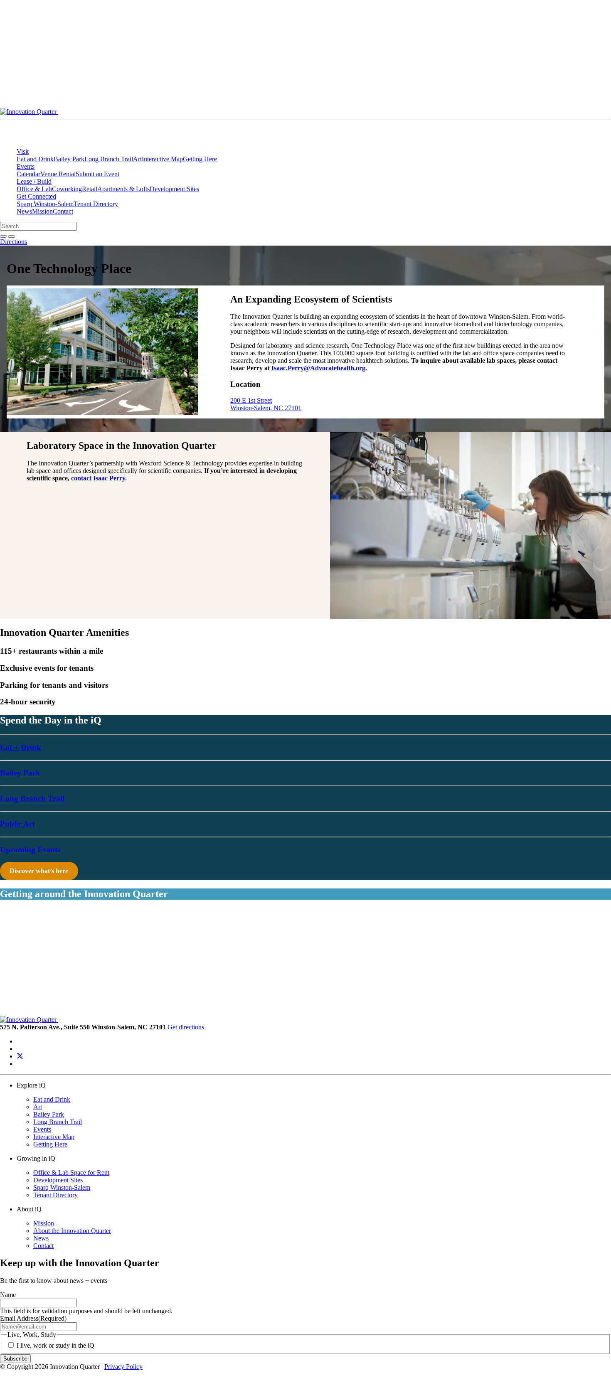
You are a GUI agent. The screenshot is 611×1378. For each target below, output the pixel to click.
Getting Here (200, 158)
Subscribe (15, 1359)
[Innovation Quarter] (223, 111)
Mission (42, 211)
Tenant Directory (96, 203)
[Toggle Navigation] (451, 113)
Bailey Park (69, 158)
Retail (89, 188)
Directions (13, 241)
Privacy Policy (123, 1366)
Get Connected (36, 196)
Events (25, 166)
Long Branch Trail (108, 158)
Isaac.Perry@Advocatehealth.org (318, 368)
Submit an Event (97, 173)
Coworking (67, 188)
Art (137, 158)
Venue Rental (58, 173)
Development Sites (174, 188)
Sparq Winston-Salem (45, 203)
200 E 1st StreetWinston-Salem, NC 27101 (265, 404)
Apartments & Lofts (123, 188)
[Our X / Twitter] (20, 1056)
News (24, 211)
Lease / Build (34, 181)
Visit (23, 151)
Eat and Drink (35, 158)
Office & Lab (34, 188)
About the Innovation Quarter (72, 1230)
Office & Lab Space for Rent (71, 1172)
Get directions (186, 1027)
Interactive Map (162, 158)
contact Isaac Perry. (99, 478)
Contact (63, 211)
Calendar (28, 173)
